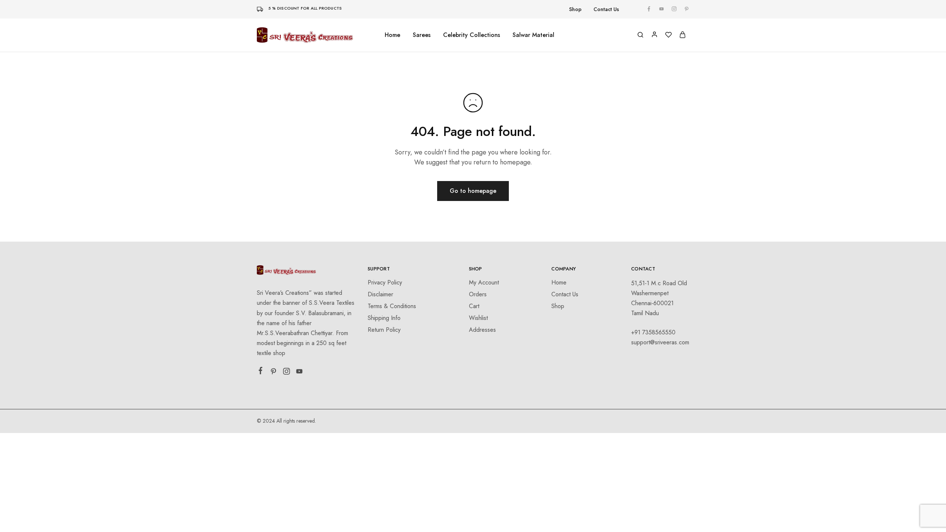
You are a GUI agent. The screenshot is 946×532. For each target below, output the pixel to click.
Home (392, 35)
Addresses (482, 329)
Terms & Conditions (392, 306)
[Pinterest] (273, 372)
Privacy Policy (385, 282)
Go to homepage (473, 191)
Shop (575, 9)
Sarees (422, 35)
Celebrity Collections (471, 35)
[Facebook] (260, 372)
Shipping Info (384, 318)
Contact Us (606, 9)
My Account (484, 282)
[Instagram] (286, 372)
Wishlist (478, 318)
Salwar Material (533, 35)
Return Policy (384, 329)
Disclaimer (380, 294)
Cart (474, 306)
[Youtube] (299, 372)
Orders (478, 294)
